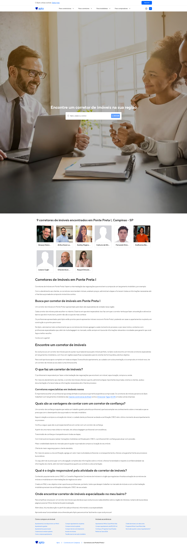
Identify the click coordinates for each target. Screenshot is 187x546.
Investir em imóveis (70, 531)
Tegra (108, 397)
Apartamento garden (41, 526)
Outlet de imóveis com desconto (135, 524)
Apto (58, 543)
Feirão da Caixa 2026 (101, 531)
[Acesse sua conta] (146, 8)
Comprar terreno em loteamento (74, 529)
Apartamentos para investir (43, 529)
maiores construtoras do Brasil (80, 397)
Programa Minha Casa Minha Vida (135, 526)
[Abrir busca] (150, 8)
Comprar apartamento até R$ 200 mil (106, 526)
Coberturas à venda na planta (43, 531)
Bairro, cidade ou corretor (78, 116)
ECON (113, 397)
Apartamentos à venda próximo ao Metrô (47, 524)
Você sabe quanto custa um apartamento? (138, 529)
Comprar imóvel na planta (72, 526)
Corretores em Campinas (72, 543)
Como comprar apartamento (43, 534)
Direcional (101, 397)
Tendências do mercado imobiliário (75, 534)
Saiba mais (56, 3)
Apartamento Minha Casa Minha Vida (106, 524)
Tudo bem (147, 3)
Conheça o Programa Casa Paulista (105, 529)
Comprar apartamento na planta (74, 524)
